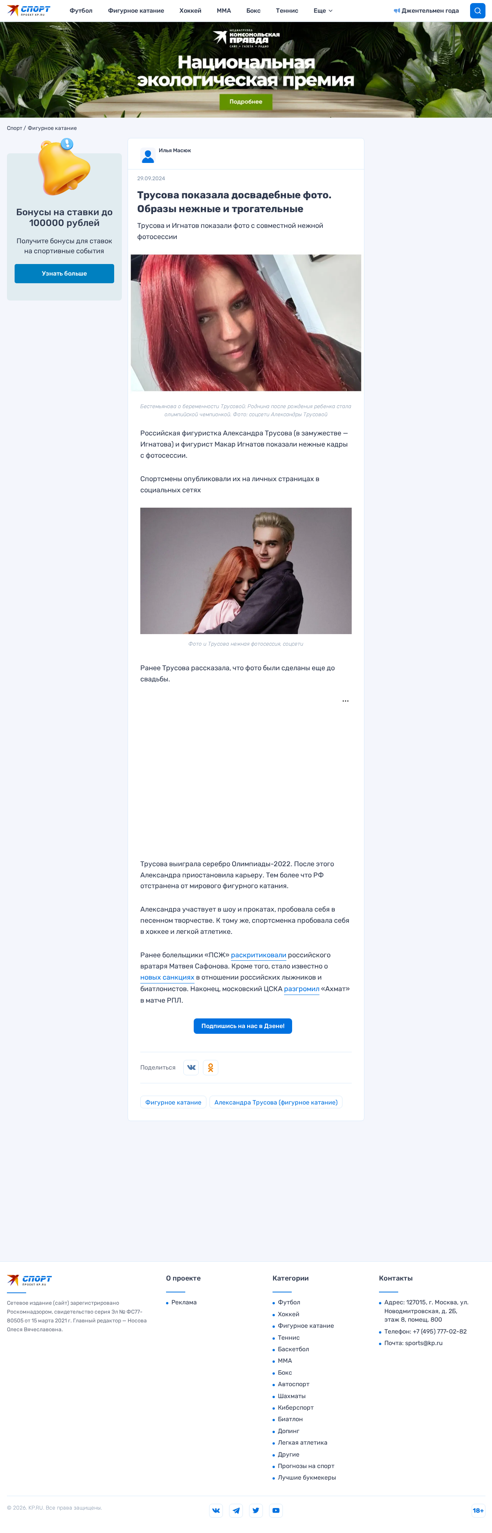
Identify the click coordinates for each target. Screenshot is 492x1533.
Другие (288, 1454)
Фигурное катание (136, 10)
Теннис (287, 10)
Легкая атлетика (302, 1442)
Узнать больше (64, 273)
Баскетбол (293, 1349)
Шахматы (292, 1396)
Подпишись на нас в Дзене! (242, 1026)
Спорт (14, 128)
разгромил (301, 989)
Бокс (253, 10)
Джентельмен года (430, 10)
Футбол (81, 10)
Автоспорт (293, 1384)
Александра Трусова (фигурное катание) (275, 1102)
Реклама (184, 1302)
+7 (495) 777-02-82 (440, 1331)
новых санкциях (167, 977)
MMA (224, 10)
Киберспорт (296, 1407)
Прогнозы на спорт (306, 1466)
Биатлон (290, 1419)
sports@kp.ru (424, 1343)
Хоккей (190, 10)
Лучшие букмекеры (307, 1477)
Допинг (288, 1431)
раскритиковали (258, 955)
